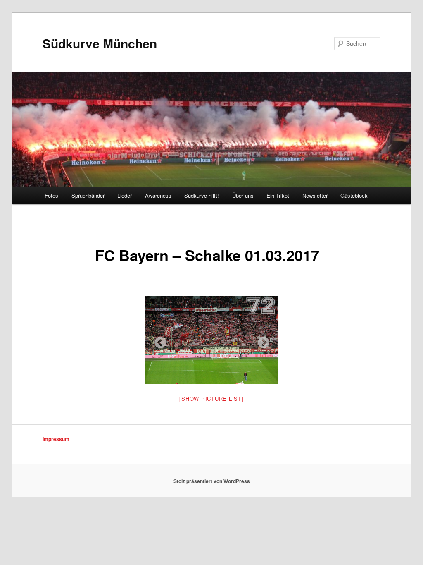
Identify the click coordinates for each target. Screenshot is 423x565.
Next (261, 340)
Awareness (158, 195)
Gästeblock (354, 195)
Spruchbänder (88, 195)
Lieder (124, 195)
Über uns (243, 195)
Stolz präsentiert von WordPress (211, 481)
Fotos (51, 195)
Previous (158, 340)
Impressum (56, 439)
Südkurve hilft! (201, 195)
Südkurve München (100, 43)
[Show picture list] (211, 398)
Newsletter (315, 195)
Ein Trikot (277, 195)
